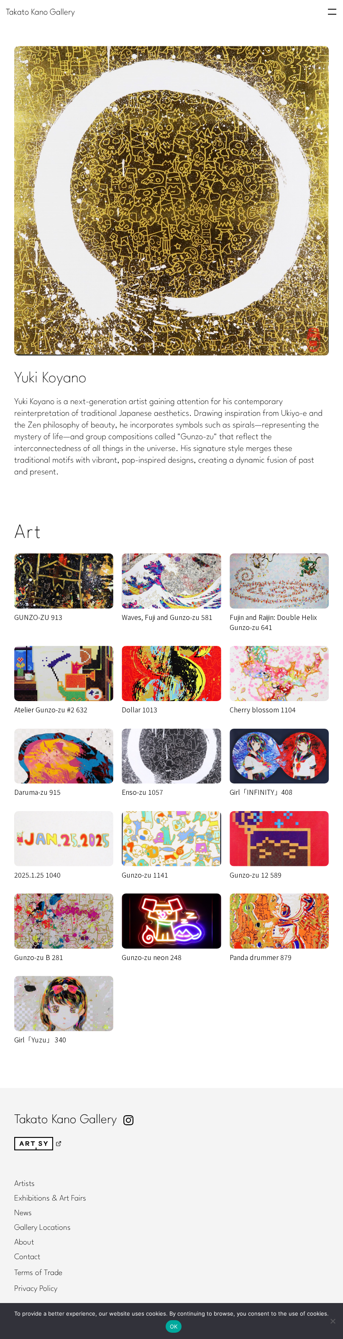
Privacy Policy (35, 1289)
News (23, 1213)
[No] (332, 1321)
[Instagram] (128, 1120)
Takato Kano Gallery (40, 12)
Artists (24, 1184)
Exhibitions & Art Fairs (50, 1198)
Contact (27, 1257)
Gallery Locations (42, 1227)
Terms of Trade (38, 1273)
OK (174, 1326)
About (24, 1242)
